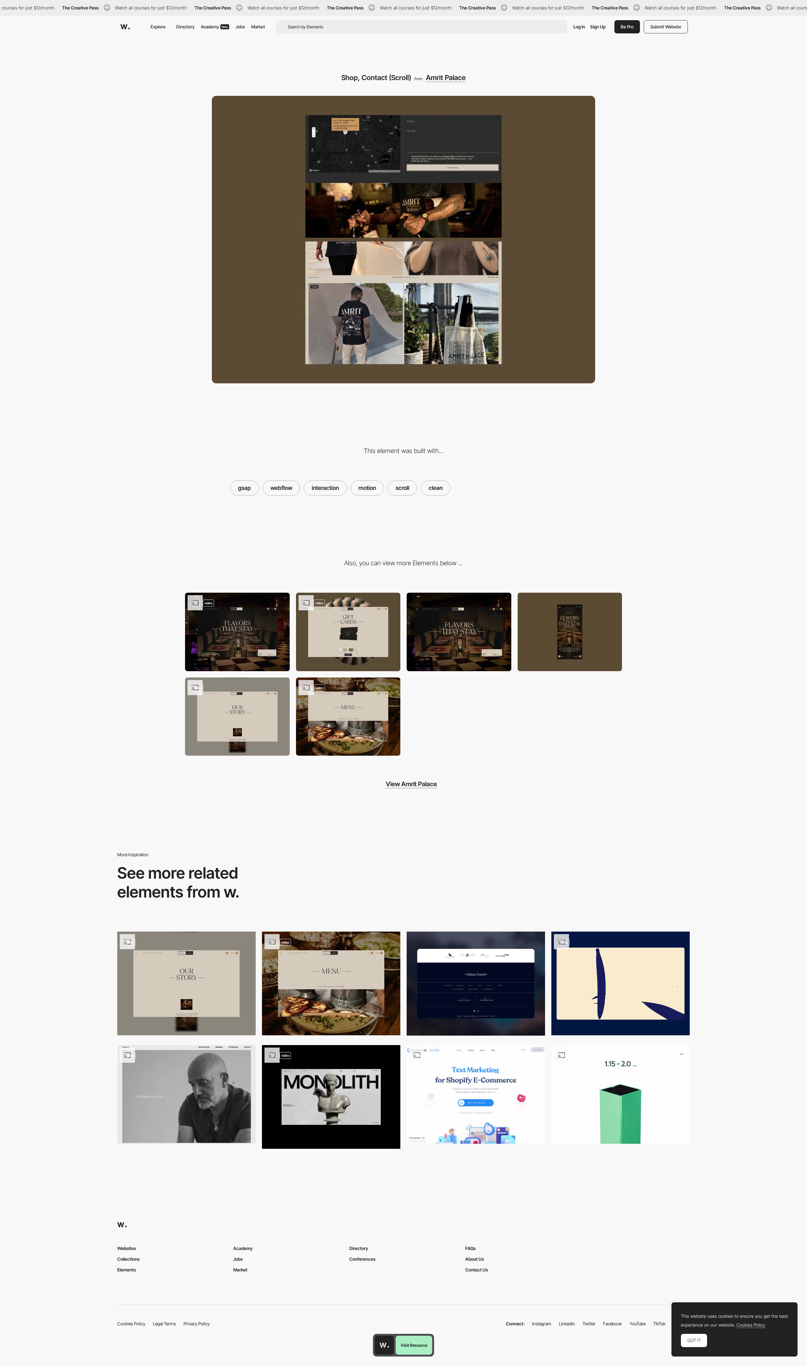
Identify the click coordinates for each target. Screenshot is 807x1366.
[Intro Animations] (620, 983)
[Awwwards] (125, 26)
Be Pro (627, 26)
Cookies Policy (131, 1323)
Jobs (240, 26)
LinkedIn (567, 1323)
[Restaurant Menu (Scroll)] (348, 716)
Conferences (362, 1259)
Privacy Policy (196, 1323)
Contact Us (476, 1269)
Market (258, 26)
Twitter (589, 1323)
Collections (128, 1259)
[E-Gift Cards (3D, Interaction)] (348, 632)
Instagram (541, 1323)
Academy (214, 26)
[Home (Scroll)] (237, 632)
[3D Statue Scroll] (331, 1097)
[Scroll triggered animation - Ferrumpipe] (620, 1094)
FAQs (470, 1248)
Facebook (612, 1323)
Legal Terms (164, 1323)
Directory (185, 26)
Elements (126, 1269)
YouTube (638, 1323)
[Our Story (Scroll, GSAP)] (237, 716)
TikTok (659, 1323)
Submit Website (665, 26)
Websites (126, 1248)
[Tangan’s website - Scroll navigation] (186, 1094)
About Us (474, 1259)
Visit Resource (414, 1345)
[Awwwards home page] (384, 1345)
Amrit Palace (446, 77)
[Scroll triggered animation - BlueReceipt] (476, 1094)
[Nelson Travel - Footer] (476, 983)
